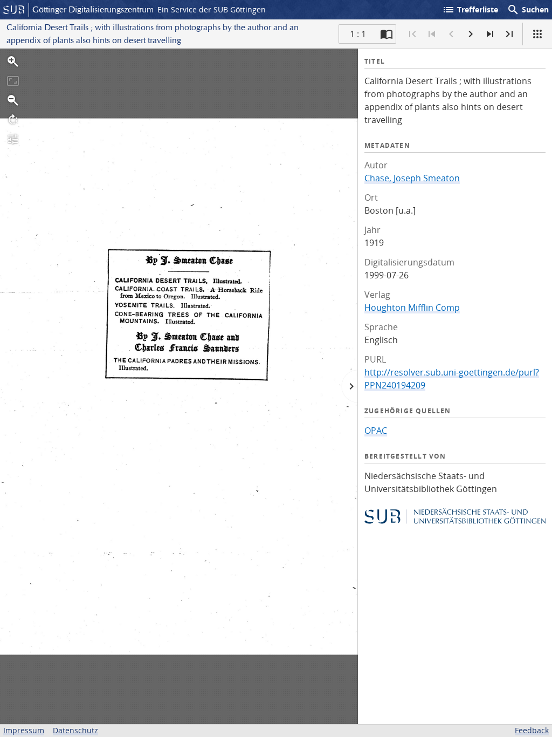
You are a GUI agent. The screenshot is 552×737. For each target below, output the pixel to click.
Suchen (528, 9)
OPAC (375, 430)
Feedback (532, 730)
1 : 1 (358, 34)
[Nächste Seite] (470, 34)
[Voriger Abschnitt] (431, 34)
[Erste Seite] (412, 34)
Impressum (23, 730)
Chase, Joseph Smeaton (412, 178)
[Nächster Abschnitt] (490, 34)
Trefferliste (470, 9)
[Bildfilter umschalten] (13, 139)
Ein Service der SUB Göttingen (211, 9)
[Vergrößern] (13, 61)
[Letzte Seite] (509, 34)
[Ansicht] (537, 34)
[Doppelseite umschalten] (386, 34)
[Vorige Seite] (451, 34)
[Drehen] (13, 119)
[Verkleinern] (13, 100)
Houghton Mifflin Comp (412, 307)
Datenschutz (75, 730)
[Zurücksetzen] (13, 81)
